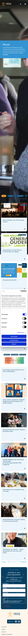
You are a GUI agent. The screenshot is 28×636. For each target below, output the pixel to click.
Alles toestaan (14, 336)
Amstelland (10, 196)
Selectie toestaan (14, 340)
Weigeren (14, 344)
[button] (25, 4)
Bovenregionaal (22, 235)
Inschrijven (7, 606)
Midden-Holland (22, 474)
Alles (4, 196)
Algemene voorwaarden (7, 634)
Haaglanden (22, 205)
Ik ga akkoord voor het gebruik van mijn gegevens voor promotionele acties (13, 601)
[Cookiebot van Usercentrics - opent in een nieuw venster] (20, 291)
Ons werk (4, 632)
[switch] (24, 318)
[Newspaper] (19, 621)
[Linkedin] (16, 621)
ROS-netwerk (22, 354)
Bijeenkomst (20, 196)
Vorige (4, 562)
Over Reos (4, 627)
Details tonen (20, 332)
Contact (3, 629)
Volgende (23, 562)
